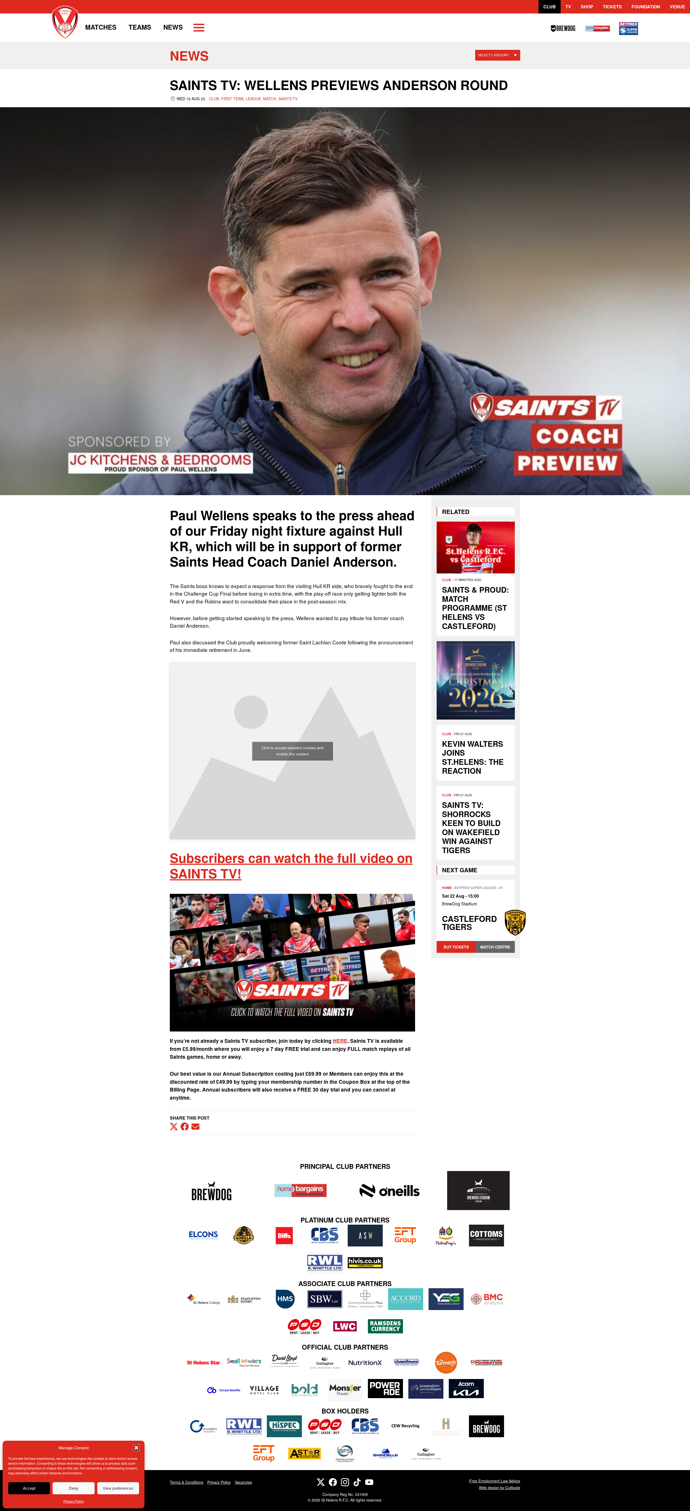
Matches (100, 27)
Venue (677, 7)
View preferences (118, 1488)
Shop (587, 7)
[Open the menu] (199, 28)
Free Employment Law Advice (494, 1481)
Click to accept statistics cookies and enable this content (292, 751)
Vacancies (243, 1482)
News (173, 27)
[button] (136, 1447)
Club (549, 7)
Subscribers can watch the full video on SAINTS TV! (291, 865)
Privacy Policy (73, 1501)
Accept (29, 1488)
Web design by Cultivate (499, 1487)
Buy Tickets (456, 947)
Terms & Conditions (186, 1482)
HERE (340, 1040)
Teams (140, 27)
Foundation (646, 7)
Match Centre (495, 947)
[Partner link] (211, 1190)
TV (568, 7)
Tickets (612, 7)
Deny (73, 1488)
